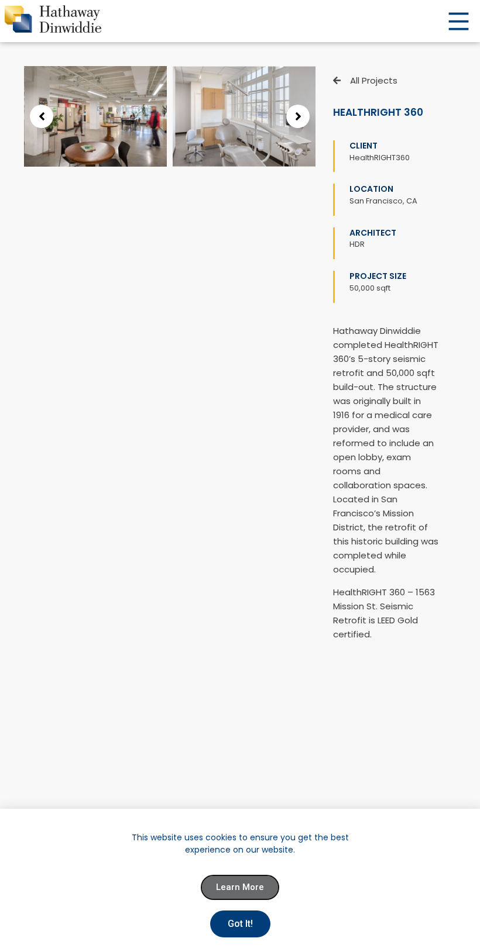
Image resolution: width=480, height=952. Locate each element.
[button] (41, 116)
